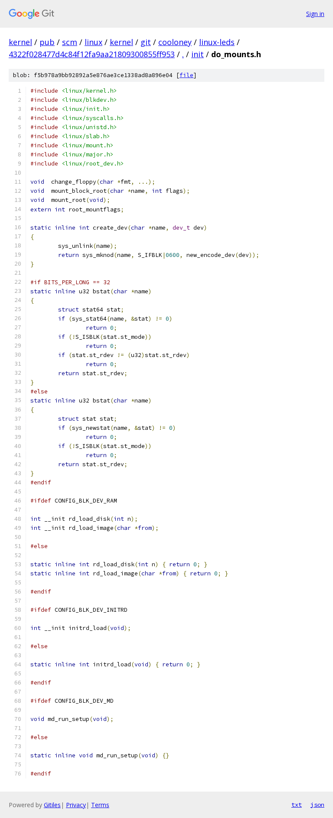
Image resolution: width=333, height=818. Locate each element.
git (145, 42)
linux (93, 42)
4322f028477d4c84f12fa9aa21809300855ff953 (92, 54)
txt (296, 804)
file (186, 75)
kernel (20, 42)
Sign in (315, 14)
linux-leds (217, 42)
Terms (100, 805)
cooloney (175, 42)
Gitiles (52, 805)
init (197, 54)
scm (69, 42)
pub (47, 42)
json (317, 804)
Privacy (76, 805)
